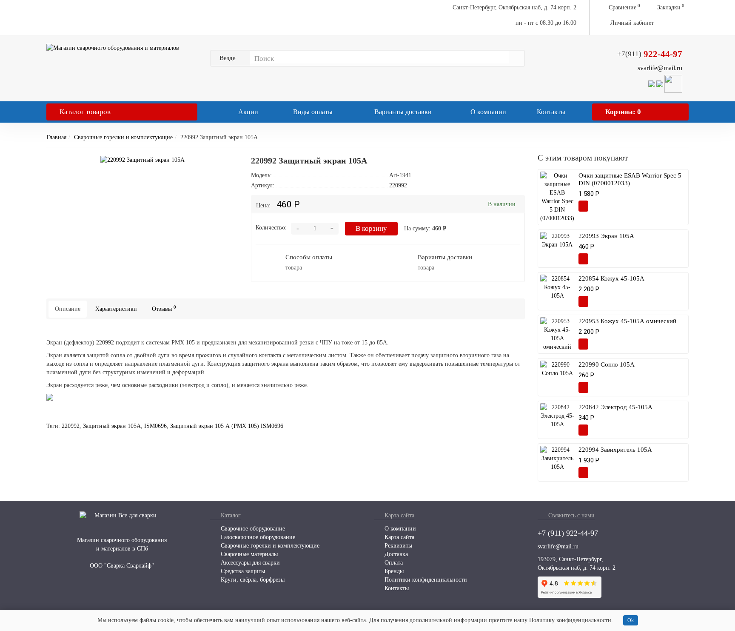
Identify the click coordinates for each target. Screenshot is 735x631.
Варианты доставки (402, 111)
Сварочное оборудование (252, 528)
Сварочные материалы (248, 554)
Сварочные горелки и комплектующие (123, 137)
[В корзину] (583, 206)
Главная (56, 137)
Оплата (393, 562)
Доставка (395, 554)
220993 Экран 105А (606, 235)
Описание (67, 309)
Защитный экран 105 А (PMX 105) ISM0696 (226, 426)
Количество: (271, 227)
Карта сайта (398, 537)
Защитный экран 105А (112, 426)
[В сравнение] (599, 206)
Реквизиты (397, 545)
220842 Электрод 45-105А (615, 407)
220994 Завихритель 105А (615, 449)
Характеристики (116, 309)
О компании (488, 111)
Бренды (393, 571)
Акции (247, 111)
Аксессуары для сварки (249, 562)
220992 (71, 426)
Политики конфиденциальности (425, 580)
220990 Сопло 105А (606, 364)
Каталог (85, 112)
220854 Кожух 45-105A (611, 278)
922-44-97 (649, 54)
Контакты (551, 111)
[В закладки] (220, 159)
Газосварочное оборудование (257, 537)
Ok (630, 620)
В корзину (371, 228)
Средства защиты (242, 571)
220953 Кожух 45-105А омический (627, 321)
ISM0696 (155, 426)
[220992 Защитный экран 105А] (142, 160)
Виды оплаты (312, 111)
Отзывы (164, 308)
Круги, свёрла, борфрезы (252, 580)
